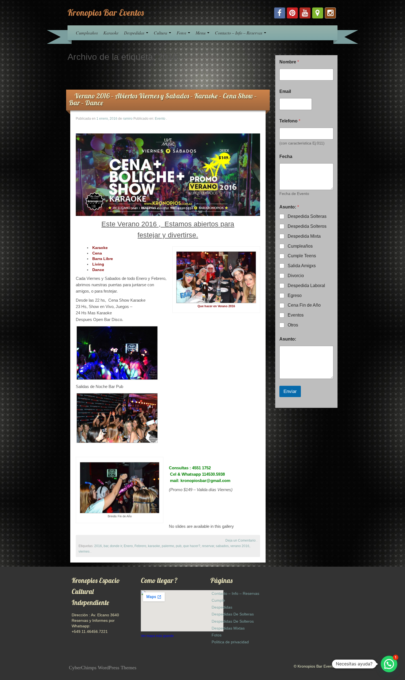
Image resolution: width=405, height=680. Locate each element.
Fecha (285, 156)
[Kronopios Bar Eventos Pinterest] (292, 12)
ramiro (128, 119)
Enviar (290, 391)
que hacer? (191, 546)
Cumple (218, 600)
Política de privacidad (230, 642)
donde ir (116, 546)
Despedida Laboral (306, 285)
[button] (389, 664)
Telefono (289, 121)
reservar (208, 546)
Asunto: (287, 339)
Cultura (161, 33)
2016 (98, 546)
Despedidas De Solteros (233, 621)
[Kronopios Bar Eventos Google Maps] (317, 12)
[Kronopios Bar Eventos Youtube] (304, 12)
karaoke (154, 546)
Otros (293, 325)
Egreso (295, 295)
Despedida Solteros (307, 226)
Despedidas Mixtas (228, 628)
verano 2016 (239, 546)
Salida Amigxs (302, 265)
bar (106, 546)
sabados (222, 546)
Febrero (140, 546)
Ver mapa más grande (157, 636)
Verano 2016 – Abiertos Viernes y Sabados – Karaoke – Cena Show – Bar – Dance (163, 99)
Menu (201, 33)
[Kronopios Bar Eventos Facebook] (279, 12)
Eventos (296, 315)
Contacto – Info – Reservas (239, 33)
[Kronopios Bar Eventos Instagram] (330, 12)
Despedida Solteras (307, 216)
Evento (160, 119)
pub (179, 546)
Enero (128, 546)
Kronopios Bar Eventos (106, 12)
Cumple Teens (302, 255)
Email (285, 91)
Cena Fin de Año (304, 305)
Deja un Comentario (240, 540)
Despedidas (134, 33)
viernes (84, 551)
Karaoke (110, 33)
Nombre (289, 62)
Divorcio (296, 275)
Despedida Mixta (304, 236)
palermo (168, 546)
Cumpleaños (87, 33)
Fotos (182, 33)
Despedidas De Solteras (233, 614)
